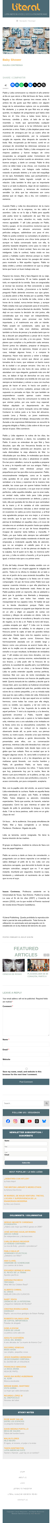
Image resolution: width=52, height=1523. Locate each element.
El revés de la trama (15, 1273)
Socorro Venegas (14, 1347)
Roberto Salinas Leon (16, 1318)
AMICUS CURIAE (11, 1234)
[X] (22, 1121)
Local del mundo (12, 1340)
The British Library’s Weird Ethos (22, 1187)
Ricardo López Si (13, 1396)
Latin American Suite (14, 1450)
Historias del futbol (11, 1400)
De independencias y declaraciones (18, 1236)
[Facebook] (8, 1121)
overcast (9, 1311)
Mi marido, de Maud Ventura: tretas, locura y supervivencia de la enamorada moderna (24, 1198)
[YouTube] (29, 1121)
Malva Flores (11, 1438)
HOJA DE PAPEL (11, 1371)
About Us (22, 1477)
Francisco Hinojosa (15, 1367)
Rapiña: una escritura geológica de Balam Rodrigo (24, 1313)
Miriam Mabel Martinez (16, 1386)
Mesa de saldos (12, 1431)
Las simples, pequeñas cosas (16, 1352)
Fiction (6, 28)
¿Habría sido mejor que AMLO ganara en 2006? (23, 1227)
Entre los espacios (14, 1421)
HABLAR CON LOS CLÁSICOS (17, 1294)
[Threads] (37, 1121)
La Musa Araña (11, 1369)
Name (6, 1039)
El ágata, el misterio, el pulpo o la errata (20, 1443)
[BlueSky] (44, 1121)
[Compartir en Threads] (26, 85)
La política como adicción (14, 1333)
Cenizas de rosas (12, 974)
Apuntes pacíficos (11, 1275)
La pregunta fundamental (14, 1424)
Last (6, 1152)
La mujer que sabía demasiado (16, 1391)
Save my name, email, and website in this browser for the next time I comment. (22, 1073)
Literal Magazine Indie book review (22, 1494)
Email (6, 1049)
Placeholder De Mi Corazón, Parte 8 (37, 975)
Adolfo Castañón (14, 1338)
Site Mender (35, 1513)
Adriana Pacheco (13, 1280)
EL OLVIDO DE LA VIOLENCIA (16, 1362)
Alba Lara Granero (13, 1204)
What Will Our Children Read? (16, 1285)
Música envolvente (11, 1381)
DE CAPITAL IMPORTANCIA (16, 1321)
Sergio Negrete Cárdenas (18, 1222)
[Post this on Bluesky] (30, 85)
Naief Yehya (10, 1299)
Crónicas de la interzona (17, 1301)
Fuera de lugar (12, 1330)
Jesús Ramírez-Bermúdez (17, 1357)
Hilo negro (9, 1441)
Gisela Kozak (11, 1328)
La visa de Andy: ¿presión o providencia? (20, 1246)
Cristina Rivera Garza (16, 1309)
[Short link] (43, 85)
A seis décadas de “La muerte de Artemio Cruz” (23, 1342)
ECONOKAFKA (10, 1224)
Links (22, 1483)
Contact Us (23, 1500)
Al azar (8, 1379)
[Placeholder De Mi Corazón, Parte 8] (38, 965)
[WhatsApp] (21, 85)
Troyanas (9, 1282)
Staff (22, 1472)
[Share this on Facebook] (12, 85)
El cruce (8, 1292)
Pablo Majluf (11, 1181)
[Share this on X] (35, 85)
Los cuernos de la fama (13, 1265)
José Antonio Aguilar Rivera (20, 1232)
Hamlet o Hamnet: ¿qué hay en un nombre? (21, 1453)
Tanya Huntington (14, 1448)
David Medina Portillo (16, 1429)
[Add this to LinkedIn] (17, 85)
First (6, 1146)
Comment (8, 1006)
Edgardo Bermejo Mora (17, 1270)
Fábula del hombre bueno (14, 1433)
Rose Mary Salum (13, 1419)
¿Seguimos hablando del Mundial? (18, 1304)
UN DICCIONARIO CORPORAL (17, 1359)
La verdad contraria (15, 1244)
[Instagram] (15, 1121)
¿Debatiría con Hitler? (16, 1179)
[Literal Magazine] (26, 6)
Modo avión (10, 1350)
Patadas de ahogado (12, 1323)
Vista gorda (10, 1388)
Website (6, 1059)
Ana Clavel (10, 1261)
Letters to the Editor (22, 1489)
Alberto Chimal (13, 1290)
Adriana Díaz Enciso (13, 1190)
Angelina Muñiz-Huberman (18, 1376)
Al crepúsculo (11, 1398)
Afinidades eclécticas (15, 1253)
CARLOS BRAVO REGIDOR (16, 1241)
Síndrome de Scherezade (17, 1263)
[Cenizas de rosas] (14, 965)
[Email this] (39, 85)
